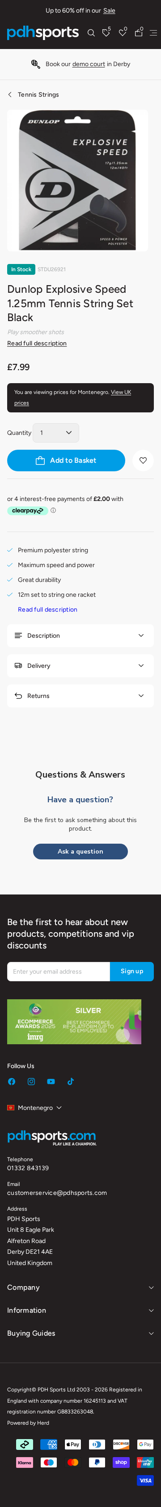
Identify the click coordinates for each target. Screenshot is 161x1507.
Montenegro (35, 1108)
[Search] (91, 32)
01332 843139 (28, 1168)
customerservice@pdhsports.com (57, 1193)
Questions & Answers (80, 775)
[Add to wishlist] (143, 460)
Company (23, 1287)
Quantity (19, 433)
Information (26, 1310)
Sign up (132, 971)
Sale (109, 10)
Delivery (39, 666)
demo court (88, 64)
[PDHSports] (43, 33)
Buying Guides (31, 1333)
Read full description (37, 343)
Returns (38, 696)
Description (43, 635)
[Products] (153, 32)
